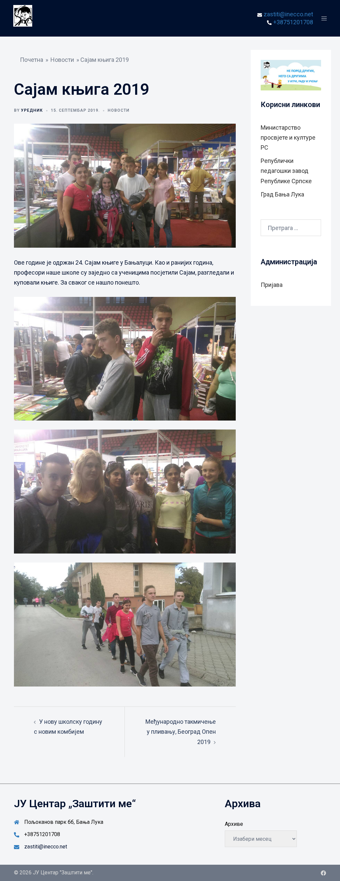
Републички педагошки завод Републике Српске (286, 170)
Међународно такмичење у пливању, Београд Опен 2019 (180, 731)
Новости (62, 59)
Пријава (272, 284)
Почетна (31, 59)
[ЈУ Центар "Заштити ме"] (22, 17)
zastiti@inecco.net (45, 846)
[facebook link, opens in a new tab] (323, 872)
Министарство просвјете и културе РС (288, 137)
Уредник (32, 110)
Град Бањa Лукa (282, 194)
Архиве (234, 824)
